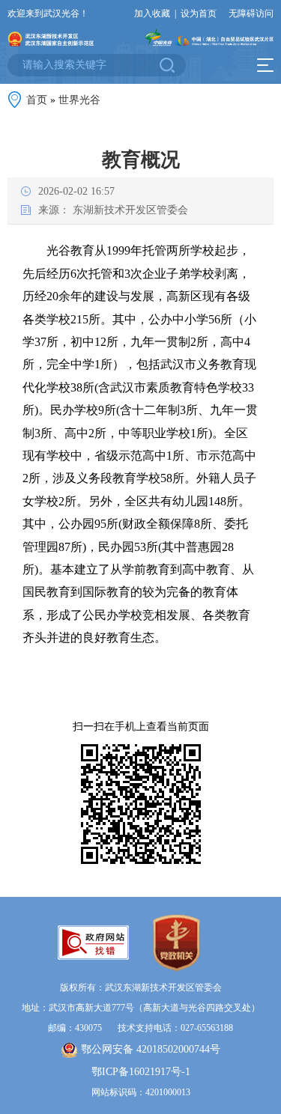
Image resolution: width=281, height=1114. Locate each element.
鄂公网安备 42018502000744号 (150, 1049)
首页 (36, 100)
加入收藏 (152, 13)
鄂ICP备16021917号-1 (140, 1071)
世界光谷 (79, 100)
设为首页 (199, 13)
